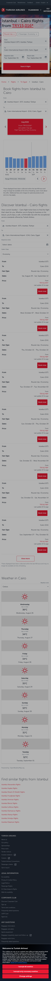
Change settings (25, 976)
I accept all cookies (25, 967)
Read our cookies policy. (19, 962)
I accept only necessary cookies (25, 971)
